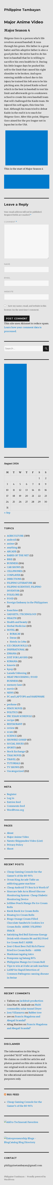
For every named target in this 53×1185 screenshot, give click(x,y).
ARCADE (11, 551)
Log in (10, 798)
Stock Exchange (16, 751)
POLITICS (12, 712)
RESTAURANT (14, 724)
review (11, 728)
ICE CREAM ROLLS (17, 645)
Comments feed (16, 806)
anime (10, 543)
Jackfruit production (31, 1000)
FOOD (10, 598)
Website (8, 291)
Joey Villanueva (15, 1012)
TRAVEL (11, 759)
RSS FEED (13, 1094)
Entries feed (14, 802)
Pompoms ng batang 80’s (21, 958)
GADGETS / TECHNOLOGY (21, 614)
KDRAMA (12, 661)
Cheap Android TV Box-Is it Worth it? (28, 887)
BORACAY (15, 633)
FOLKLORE (13, 594)
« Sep (7, 512)
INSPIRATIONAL (16, 649)
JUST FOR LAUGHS (17, 657)
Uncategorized (15, 771)
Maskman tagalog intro (20, 954)
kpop (10, 669)
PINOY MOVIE (14, 708)
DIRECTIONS (14, 579)
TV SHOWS (13, 767)
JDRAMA (12, 653)
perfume (12, 704)
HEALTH (12, 618)
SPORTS (11, 747)
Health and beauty (17, 622)
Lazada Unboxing (17, 673)
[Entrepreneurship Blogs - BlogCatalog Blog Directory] (26, 1140)
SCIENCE (12, 735)
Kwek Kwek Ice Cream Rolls (23, 911)
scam (10, 731)
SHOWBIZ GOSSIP (17, 739)
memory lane (14, 684)
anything (12, 547)
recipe (10, 720)
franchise (12, 610)
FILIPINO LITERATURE (19, 582)
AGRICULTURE (15, 535)
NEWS (10, 692)
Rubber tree (35, 1012)
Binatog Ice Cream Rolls (20, 915)
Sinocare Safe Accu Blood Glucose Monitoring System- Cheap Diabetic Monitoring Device (27, 895)
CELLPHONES (14, 571)
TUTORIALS (13, 763)
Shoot (10, 848)
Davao (13, 637)
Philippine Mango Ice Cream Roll (26, 962)
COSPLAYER (13, 575)
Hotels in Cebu (18, 641)
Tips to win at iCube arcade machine (27, 966)
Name (7, 264)
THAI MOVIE (14, 755)
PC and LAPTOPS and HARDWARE (26, 696)
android (11, 539)
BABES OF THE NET (18, 555)
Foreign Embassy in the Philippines (27, 602)
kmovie (11, 665)
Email (7, 278)
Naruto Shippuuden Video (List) (25, 840)
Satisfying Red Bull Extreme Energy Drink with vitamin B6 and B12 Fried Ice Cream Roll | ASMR (27, 938)
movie (10, 688)
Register (12, 794)
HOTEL (11, 629)
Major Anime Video (18, 837)
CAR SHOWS (13, 567)
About (10, 833)
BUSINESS (12, 563)
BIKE (9, 559)
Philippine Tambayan (22, 10)
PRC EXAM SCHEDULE (19, 716)
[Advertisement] (27, 148)
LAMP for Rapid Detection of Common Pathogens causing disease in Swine (28, 973)
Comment (10, 222)
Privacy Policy (15, 844)
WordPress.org (15, 809)
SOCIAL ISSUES (15, 743)
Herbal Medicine (16, 626)
